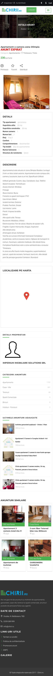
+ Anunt (31, 10)
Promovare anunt (10, 646)
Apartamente (8, 382)
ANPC (5, 650)
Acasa (23, 29)
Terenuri (6, 392)
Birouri (5, 402)
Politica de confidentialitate (14, 641)
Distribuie (23, 70)
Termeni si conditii (10, 637)
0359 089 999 (9, 621)
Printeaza (4, 70)
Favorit (14, 70)
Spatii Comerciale (9, 397)
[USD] (46, 3)
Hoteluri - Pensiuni (10, 407)
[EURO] (41, 3)
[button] (48, 10)
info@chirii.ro (8, 626)
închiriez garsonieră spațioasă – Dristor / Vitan (31, 425)
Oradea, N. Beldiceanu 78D (13, 616)
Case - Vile (7, 387)
